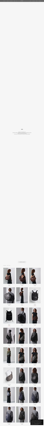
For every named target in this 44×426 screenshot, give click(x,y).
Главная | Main (4, 265)
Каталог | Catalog (8, 265)
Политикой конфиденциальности (37, 423)
